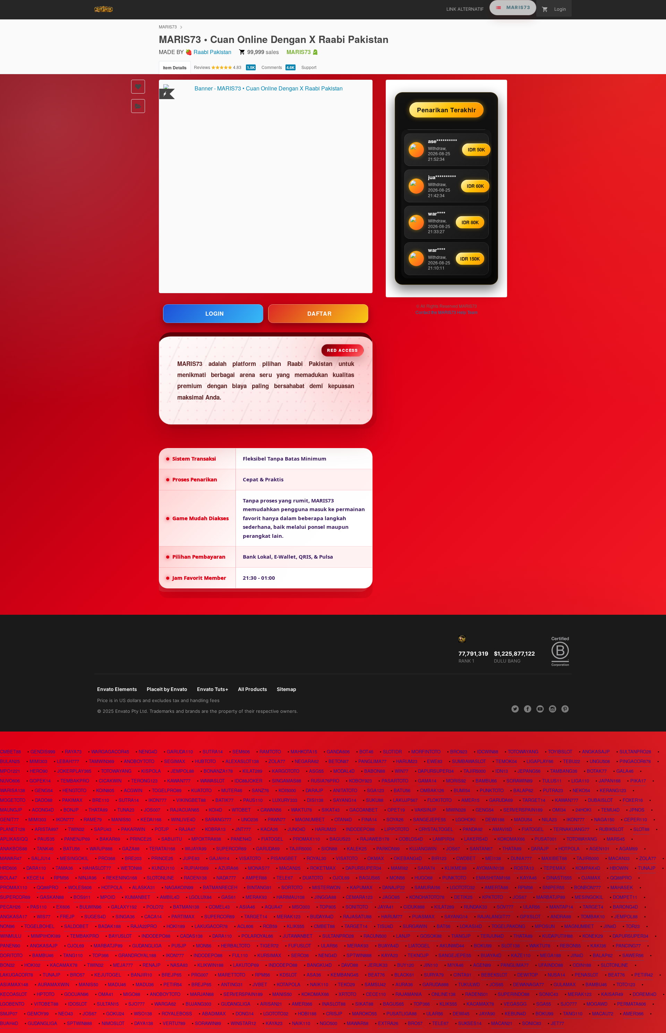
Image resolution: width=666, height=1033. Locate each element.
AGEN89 (482, 965)
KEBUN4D (515, 1013)
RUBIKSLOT (611, 829)
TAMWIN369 (101, 761)
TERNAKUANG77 (571, 829)
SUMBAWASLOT (469, 761)
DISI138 (315, 800)
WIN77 (401, 771)
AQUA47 (273, 906)
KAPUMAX (361, 887)
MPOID (107, 897)
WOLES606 (80, 887)
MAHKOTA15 (304, 751)
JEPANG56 (529, 771)
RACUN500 (375, 936)
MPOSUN (545, 926)
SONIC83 (531, 1023)
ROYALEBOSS (177, 1013)
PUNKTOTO (492, 790)
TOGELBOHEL (39, 926)
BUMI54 (462, 790)
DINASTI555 (559, 877)
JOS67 (453, 848)
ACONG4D (43, 809)
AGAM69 (628, 848)
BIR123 (439, 858)
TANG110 (73, 955)
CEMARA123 (359, 897)
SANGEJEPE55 (429, 819)
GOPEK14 (40, 780)
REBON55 (570, 945)
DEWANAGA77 (528, 984)
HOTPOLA (569, 848)
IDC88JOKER (248, 780)
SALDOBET (76, 926)
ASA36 (314, 974)
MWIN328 (456, 809)
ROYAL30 (316, 858)
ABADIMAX (214, 1013)
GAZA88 (130, 848)
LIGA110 (580, 780)
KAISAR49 (612, 994)
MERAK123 (288, 916)
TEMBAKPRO (74, 780)
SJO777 (136, 1003)
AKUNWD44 (451, 945)
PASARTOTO (395, 780)
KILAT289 (252, 771)
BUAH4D (9, 1023)
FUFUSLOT (299, 945)
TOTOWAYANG (523, 751)
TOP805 (327, 906)
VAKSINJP (425, 809)
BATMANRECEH (220, 887)
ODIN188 (582, 965)
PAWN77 (276, 819)
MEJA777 (123, 965)
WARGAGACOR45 (110, 751)
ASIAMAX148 (14, 984)
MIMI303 (38, 761)
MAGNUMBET (310, 819)
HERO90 (39, 771)
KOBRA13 (215, 829)
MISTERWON (326, 887)
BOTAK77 (597, 771)
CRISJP (334, 1013)
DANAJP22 (393, 887)
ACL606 (245, 926)
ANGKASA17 (13, 916)
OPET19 (396, 809)
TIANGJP (461, 936)
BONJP (71, 809)
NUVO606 (10, 780)
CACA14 (153, 916)
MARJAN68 (202, 994)
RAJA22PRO (143, 926)
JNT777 (243, 829)
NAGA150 (604, 819)
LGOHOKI (465, 819)
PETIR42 (643, 974)
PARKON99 (388, 848)
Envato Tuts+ (212, 689)
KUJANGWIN (422, 848)
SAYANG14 (344, 800)
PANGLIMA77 (372, 761)
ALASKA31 (143, 887)
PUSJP (178, 945)
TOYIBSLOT (560, 751)
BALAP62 (523, 790)
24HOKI (583, 809)
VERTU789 (174, 1023)
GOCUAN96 (76, 994)
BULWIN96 (90, 906)
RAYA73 (73, 751)
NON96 (7, 926)
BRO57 (77, 974)
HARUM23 (406, 761)
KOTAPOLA (288, 984)
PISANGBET (284, 858)
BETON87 (338, 761)
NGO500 (328, 1023)
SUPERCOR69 (231, 848)
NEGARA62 (307, 761)
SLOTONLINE (160, 877)
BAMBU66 (486, 780)
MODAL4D (344, 771)
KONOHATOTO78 (426, 897)
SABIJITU (171, 838)
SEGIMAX (174, 761)
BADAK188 (109, 926)
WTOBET (241, 809)
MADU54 (523, 819)
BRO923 (458, 751)
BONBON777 (587, 887)
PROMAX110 (306, 838)
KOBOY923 (360, 780)
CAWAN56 (271, 809)
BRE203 (133, 858)
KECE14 (35, 877)
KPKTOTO (492, 897)
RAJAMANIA (408, 994)
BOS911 (82, 897)
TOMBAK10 (593, 916)
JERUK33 (377, 965)
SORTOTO (291, 887)
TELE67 (284, 877)
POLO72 (154, 906)
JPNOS (636, 809)
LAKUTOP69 (246, 965)
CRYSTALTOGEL (436, 829)
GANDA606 (338, 751)
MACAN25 (289, 868)
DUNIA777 (521, 858)
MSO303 (301, 906)
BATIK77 (224, 800)
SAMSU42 (375, 984)
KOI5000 (287, 790)
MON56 (397, 877)
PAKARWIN (133, 829)
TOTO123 (625, 984)
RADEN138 (195, 877)
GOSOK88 (431, 936)
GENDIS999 (43, 751)
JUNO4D (296, 829)
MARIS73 (168, 26)
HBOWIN (619, 868)
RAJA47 (187, 829)
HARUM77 (391, 916)
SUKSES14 (469, 1023)
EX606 (63, 906)
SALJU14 (40, 858)
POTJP (162, 829)
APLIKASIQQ (14, 838)
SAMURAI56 (427, 887)
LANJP (403, 936)
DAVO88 (349, 965)
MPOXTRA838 (206, 838)
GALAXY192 (124, 906)
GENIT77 (9, 819)
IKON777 (157, 800)
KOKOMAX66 (511, 838)
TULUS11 (552, 780)
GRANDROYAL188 (137, 955)
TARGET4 (593, 906)
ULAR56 (531, 906)
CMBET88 (10, 751)
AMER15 (470, 800)
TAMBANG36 (563, 771)
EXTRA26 (388, 1023)
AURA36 (404, 984)
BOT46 (366, 751)
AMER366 (302, 1003)
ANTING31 (232, 984)
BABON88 (374, 771)
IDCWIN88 (487, 751)
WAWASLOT (212, 780)
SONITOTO (356, 906)
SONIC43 (548, 994)
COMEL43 (219, 906)
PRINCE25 (141, 838)
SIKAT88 (364, 1003)
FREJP (67, 916)
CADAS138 (191, 936)
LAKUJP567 (405, 800)
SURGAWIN (415, 926)
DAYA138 (143, 1023)
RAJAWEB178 (374, 838)
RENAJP (152, 965)
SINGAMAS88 (286, 780)
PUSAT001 (546, 838)
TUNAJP (647, 868)
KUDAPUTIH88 (557, 936)
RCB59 (270, 926)
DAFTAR (319, 313)
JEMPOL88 (182, 771)
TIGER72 (269, 945)
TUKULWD (469, 984)
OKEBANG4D (408, 858)
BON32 (7, 965)
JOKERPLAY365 (74, 771)
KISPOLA (151, 771)
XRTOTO (347, 994)
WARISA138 (12, 790)
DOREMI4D (644, 994)
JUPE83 (191, 858)
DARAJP (314, 790)
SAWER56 (632, 955)
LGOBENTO (12, 1003)
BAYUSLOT (120, 936)
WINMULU (10, 936)
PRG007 (199, 974)
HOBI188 (307, 1013)
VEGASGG (515, 1003)
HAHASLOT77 (97, 868)
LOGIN (214, 313)
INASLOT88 (333, 1003)
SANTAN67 (481, 848)
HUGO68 (424, 877)
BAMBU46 (42, 955)
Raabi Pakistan (212, 52)
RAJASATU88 (357, 916)
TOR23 (633, 926)
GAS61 (228, 897)
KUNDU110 (163, 868)
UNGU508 (600, 761)
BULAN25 (10, 761)
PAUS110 (253, 800)
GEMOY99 (38, 1013)
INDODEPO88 (360, 829)
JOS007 (152, 809)
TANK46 (45, 848)
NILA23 (549, 819)
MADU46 (117, 984)
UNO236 (249, 819)
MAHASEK (621, 887)
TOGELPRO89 (166, 790)
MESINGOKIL (74, 858)
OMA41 (105, 994)
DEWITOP (527, 974)
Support (308, 67)
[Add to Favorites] (138, 87)
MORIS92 (456, 780)
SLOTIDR (392, 751)
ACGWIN (133, 790)
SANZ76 (260, 790)
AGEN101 (599, 848)
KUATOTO (201, 790)
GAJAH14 (219, 858)
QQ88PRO (621, 877)
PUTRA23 (553, 790)
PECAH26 (10, 906)
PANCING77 (628, 945)
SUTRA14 (213, 751)
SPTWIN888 (359, 955)
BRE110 (100, 800)
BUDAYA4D (321, 916)
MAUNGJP (11, 809)
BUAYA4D (388, 945)
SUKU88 (374, 800)
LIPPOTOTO (396, 829)
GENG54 (44, 790)
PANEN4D (241, 838)
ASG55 (316, 771)
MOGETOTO (12, 800)
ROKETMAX (323, 868)
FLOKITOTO (439, 800)
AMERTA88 (496, 887)
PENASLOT (586, 974)
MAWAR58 (357, 1023)
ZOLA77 (276, 761)
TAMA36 (64, 868)
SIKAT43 (331, 809)
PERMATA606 (631, 1003)
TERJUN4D (492, 936)
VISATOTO (250, 858)
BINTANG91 (259, 887)
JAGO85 (391, 897)
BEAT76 (376, 974)
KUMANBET (137, 897)
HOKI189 (175, 926)
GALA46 (624, 771)
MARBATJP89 (550, 897)
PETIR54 (172, 984)
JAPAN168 (610, 780)
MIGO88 (131, 994)
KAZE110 (520, 955)
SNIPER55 (553, 887)
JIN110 (431, 965)
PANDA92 (473, 829)
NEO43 (65, 1013)
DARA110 (36, 868)
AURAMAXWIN (53, 984)
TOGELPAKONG (508, 926)
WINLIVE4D (183, 819)
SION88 (329, 848)
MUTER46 (231, 790)
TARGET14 (533, 800)
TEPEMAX (555, 868)
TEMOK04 (506, 761)
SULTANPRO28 (635, 751)
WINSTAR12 (243, 1023)
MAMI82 (399, 868)
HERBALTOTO (235, 945)
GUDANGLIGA (147, 945)
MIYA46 (455, 965)
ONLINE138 (443, 994)
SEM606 (241, 751)
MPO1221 (10, 771)
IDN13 (501, 771)
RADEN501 (476, 994)
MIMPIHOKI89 (45, 936)
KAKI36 (598, 945)
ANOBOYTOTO (139, 761)
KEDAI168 (150, 819)
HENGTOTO (74, 790)
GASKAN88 (52, 897)
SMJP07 (8, 1013)
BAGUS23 (340, 838)
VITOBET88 (46, 1003)
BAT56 (443, 926)
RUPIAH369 (196, 868)
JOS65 (496, 984)
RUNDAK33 (475, 906)
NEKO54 (581, 790)
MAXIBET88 (554, 858)
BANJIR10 (141, 974)
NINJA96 (87, 877)
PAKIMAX (72, 800)
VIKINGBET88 (191, 800)
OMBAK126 (432, 790)
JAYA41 (386, 906)
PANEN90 (10, 945)
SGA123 (375, 790)
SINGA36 (125, 916)
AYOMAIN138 (490, 868)
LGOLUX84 (200, 897)
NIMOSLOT (113, 1023)
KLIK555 (295, 926)
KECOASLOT (13, 994)
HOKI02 (32, 965)
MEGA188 (550, 955)
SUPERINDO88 (513, 994)
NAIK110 (319, 984)
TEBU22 (571, 761)
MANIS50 (121, 819)
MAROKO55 (364, 1013)
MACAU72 (602, 1013)
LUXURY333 (284, 800)
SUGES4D (95, 916)
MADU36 (145, 984)
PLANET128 (12, 829)
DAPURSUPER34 (436, 771)
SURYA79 (434, 974)
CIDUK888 (414, 906)
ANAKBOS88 (13, 848)
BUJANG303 (198, 1003)
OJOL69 (341, 877)
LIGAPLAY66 (540, 761)
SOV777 (505, 906)
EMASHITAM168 (493, 877)
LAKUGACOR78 (211, 926)
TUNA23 (125, 809)
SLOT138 (510, 945)
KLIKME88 (456, 868)
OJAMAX (590, 877)
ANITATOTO (345, 790)
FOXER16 (633, 800)
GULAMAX (565, 984)
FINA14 (369, 819)
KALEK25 (357, 848)
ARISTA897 (46, 829)
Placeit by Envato (167, 689)
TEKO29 (346, 984)
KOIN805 (105, 790)
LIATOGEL (419, 945)
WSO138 (143, 1013)
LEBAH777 (68, 761)
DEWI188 (494, 819)
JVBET (260, 984)
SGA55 (543, 1003)
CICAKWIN (110, 780)
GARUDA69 (501, 800)
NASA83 (179, 965)
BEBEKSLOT (494, 974)
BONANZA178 (218, 771)
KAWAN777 (178, 780)
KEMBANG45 (344, 974)
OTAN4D (343, 819)
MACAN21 (501, 1023)
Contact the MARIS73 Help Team (447, 312)
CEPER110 (635, 819)
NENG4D (148, 751)
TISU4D (385, 926)
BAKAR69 (110, 838)
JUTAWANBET (298, 936)
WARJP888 (100, 848)
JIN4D (610, 926)
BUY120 (405, 965)
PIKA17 (638, 780)
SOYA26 (394, 819)
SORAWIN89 (519, 780)
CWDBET (466, 858)
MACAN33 (619, 858)
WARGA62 (165, 1003)
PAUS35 (45, 838)
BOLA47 (8, 877)
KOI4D (215, 809)
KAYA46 (528, 877)
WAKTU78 (301, 809)
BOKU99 (483, 945)
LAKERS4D (476, 838)
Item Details (175, 67)
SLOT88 (641, 829)
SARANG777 (218, 819)
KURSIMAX (269, 955)
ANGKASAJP (596, 751)
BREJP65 (171, 974)
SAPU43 (102, 829)
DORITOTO (11, 955)
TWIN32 (76, 829)
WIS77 (43, 916)
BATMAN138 (186, 906)
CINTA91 (462, 974)
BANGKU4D (319, 965)
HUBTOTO (205, 761)
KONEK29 (592, 936)
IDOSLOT (77, 1003)
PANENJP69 (77, 838)
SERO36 (300, 955)
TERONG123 (144, 780)
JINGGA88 (325, 897)
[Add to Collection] (138, 106)
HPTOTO (45, 994)
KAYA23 (389, 955)
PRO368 (106, 858)
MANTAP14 (561, 906)
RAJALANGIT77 (493, 916)
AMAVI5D (502, 829)
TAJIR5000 (474, 771)
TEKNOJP (418, 955)
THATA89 (98, 809)
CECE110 (376, 994)
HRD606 (8, 868)
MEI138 (493, 858)
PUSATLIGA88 (401, 1013)
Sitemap (286, 689)
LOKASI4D (471, 926)
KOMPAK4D (587, 868)
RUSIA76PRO (325, 780)
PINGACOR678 (635, 761)
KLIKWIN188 (210, 965)
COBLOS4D (411, 838)
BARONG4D (625, 906)
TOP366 (100, 955)
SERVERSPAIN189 (523, 809)
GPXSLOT (530, 916)
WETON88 (131, 868)
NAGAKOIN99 (179, 887)
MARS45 (616, 838)
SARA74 (426, 868)
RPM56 (61, 877)
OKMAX (375, 858)
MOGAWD (597, 1003)
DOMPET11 (625, 897)
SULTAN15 (108, 1003)
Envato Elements (117, 689)
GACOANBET (363, 809)
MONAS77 (259, 868)
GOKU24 (115, 1013)
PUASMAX (423, 916)
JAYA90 (487, 1013)
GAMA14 (427, 780)
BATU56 (402, 790)
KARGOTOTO (285, 771)
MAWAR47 (11, 858)
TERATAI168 (162, 848)
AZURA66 (228, 868)
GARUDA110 (180, 751)
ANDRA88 (560, 916)
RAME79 (93, 819)
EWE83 (434, 761)
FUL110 (240, 955)
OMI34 (559, 809)
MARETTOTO (231, 974)
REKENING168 (121, 877)
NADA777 (226, 877)
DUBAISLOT (600, 800)
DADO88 (43, 800)
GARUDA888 (435, 984)
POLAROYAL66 (257, 936)
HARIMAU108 (290, 897)
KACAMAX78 (63, 965)
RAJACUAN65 (184, 809)
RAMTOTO (270, 751)
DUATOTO (312, 877)
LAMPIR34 (443, 838)
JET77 (557, 1023)
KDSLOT (288, 974)
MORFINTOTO (426, 751)
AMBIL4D (169, 897)
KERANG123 (613, 790)
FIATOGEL (533, 829)
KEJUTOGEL (107, 974)
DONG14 (245, 1013)
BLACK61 (404, 974)
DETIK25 (463, 897)
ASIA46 (247, 906)
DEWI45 (461, 1013)
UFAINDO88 (550, 965)
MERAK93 (256, 897)
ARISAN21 (271, 1003)
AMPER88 (256, 877)
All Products (252, 689)
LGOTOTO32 (462, 887)
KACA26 (269, 829)
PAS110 (38, 906)
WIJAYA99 (195, 848)
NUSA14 (556, 974)
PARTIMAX (183, 916)
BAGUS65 (369, 877)
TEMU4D (610, 809)
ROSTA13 (524, 868)
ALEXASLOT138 (242, 761)
